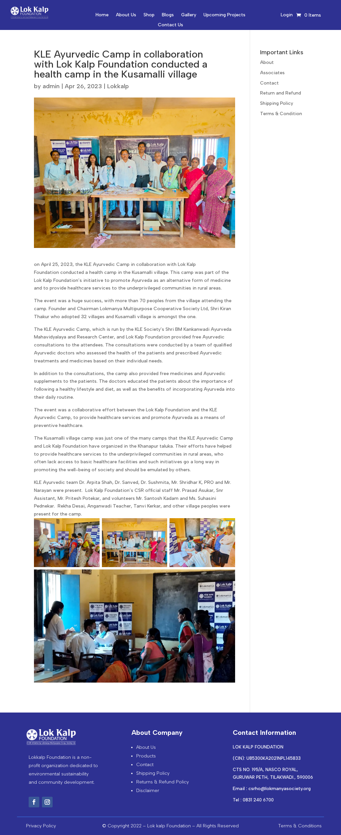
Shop (149, 15)
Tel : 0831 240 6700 (253, 799)
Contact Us (170, 25)
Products (146, 756)
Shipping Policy (276, 103)
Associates (272, 73)
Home (102, 15)
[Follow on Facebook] (34, 802)
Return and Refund (280, 93)
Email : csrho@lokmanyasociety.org (272, 788)
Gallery (188, 15)
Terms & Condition (281, 113)
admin (51, 86)
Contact (269, 83)
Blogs (168, 15)
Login (287, 15)
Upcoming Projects (224, 15)
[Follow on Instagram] (47, 802)
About (267, 62)
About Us (126, 15)
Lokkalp (118, 86)
